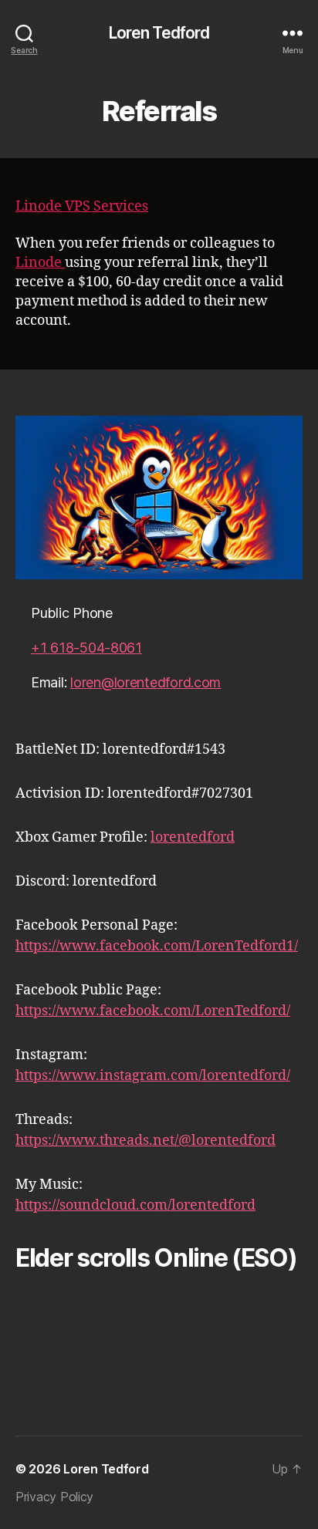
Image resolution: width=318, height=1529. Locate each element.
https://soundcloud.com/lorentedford (135, 1205)
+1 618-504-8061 (86, 648)
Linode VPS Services (81, 206)
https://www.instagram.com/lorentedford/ (152, 1076)
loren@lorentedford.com (145, 682)
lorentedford (193, 837)
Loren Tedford (159, 33)
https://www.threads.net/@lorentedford (145, 1140)
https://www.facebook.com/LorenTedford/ (152, 1011)
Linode (40, 263)
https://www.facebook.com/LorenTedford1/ (156, 946)
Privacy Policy (54, 1496)
